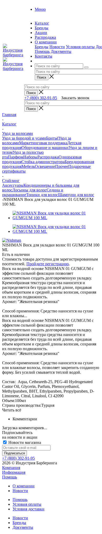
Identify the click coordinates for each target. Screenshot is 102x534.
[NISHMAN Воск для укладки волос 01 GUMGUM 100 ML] (56, 218)
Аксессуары (13, 185)
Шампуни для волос (76, 194)
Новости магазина (24, 442)
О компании (24, 486)
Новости (57, 47)
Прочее (61, 166)
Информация (13, 472)
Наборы (30, 157)
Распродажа (48, 157)
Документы (61, 51)
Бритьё (52, 138)
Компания (11, 467)
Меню (40, 9)
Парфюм (15, 157)
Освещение (45, 166)
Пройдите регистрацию (47, 264)
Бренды (41, 47)
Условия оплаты (80, 47)
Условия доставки (28, 509)
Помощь (42, 51)
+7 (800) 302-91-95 (40, 98)
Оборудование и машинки (45, 147)
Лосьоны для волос (29, 190)
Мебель (28, 166)
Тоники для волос (42, 194)
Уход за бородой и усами (24, 138)
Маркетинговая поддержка (43, 143)
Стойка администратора (43, 161)
